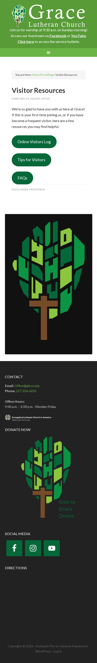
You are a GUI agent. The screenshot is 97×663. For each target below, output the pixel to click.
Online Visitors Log (34, 141)
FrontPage (37, 189)
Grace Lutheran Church (48, 15)
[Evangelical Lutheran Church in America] (48, 418)
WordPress (43, 651)
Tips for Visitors (31, 159)
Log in (57, 651)
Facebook (58, 35)
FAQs (22, 177)
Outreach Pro (45, 646)
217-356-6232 (26, 391)
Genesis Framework (74, 646)
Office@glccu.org (27, 386)
